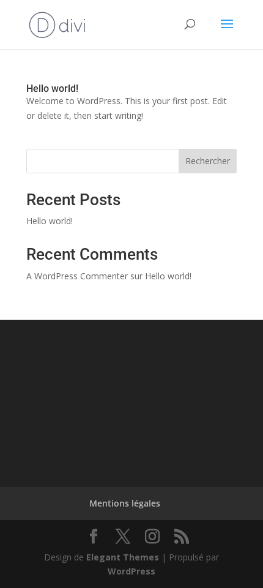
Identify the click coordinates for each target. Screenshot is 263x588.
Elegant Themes (122, 557)
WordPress (131, 571)
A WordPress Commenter (77, 276)
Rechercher (207, 161)
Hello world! (52, 88)
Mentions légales (124, 503)
